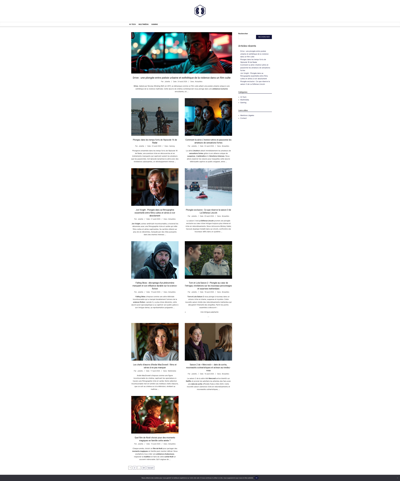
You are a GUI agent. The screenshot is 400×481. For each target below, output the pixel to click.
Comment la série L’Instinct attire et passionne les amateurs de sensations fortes (255, 67)
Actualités (198, 82)
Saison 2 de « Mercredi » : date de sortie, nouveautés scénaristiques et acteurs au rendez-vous (208, 367)
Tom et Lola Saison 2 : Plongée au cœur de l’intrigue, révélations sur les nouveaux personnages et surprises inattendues (208, 286)
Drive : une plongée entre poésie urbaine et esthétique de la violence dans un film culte (182, 77)
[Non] (397, 478)
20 (144, 468)
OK (257, 478)
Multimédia (172, 371)
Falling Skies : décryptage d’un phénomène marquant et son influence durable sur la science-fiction (154, 286)
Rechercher (243, 33)
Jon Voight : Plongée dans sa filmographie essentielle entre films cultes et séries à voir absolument (155, 213)
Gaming (172, 146)
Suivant (150, 468)
